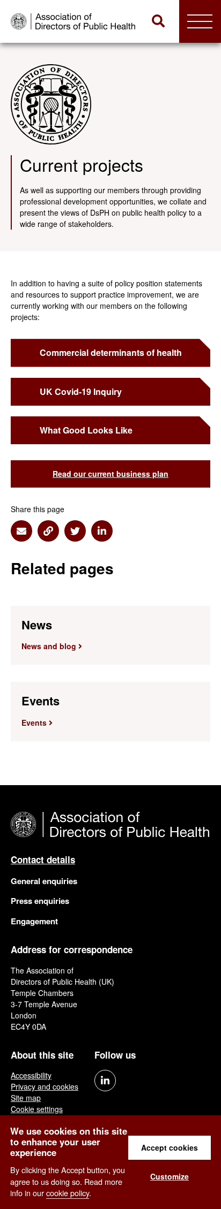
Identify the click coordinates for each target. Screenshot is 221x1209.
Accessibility (31, 1075)
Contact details (43, 859)
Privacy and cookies (44, 1086)
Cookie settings (37, 1109)
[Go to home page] (74, 21)
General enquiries (44, 881)
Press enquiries (40, 901)
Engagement (34, 921)
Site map (26, 1097)
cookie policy (67, 1192)
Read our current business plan (110, 473)
